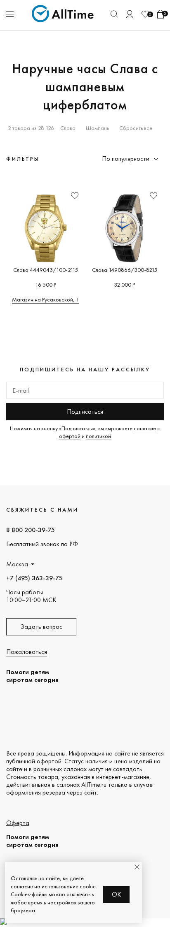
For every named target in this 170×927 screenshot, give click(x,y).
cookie (88, 886)
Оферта (17, 822)
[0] (145, 14)
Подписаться (85, 411)
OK (116, 894)
